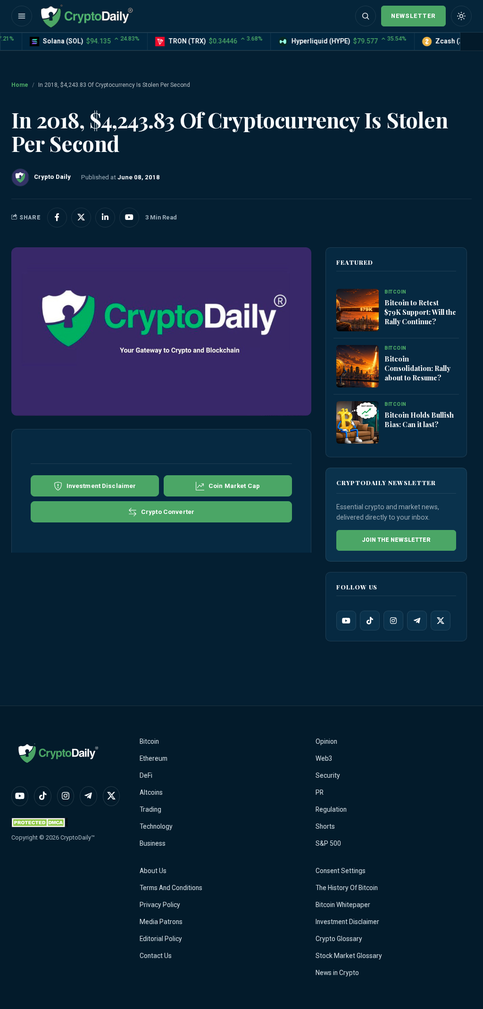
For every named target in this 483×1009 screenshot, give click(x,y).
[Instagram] (393, 621)
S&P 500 (328, 843)
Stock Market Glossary (349, 955)
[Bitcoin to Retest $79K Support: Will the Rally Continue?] (357, 310)
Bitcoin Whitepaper (343, 904)
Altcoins (151, 792)
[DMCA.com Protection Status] (39, 822)
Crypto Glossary (339, 938)
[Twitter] (440, 621)
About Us (153, 870)
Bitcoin (149, 741)
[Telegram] (417, 621)
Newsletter (413, 15)
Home (19, 85)
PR (320, 792)
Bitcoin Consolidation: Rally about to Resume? (417, 368)
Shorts (325, 826)
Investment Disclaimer (347, 921)
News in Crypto (337, 972)
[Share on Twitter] (81, 217)
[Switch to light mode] (461, 16)
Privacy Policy (160, 904)
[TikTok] (370, 621)
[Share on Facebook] (57, 217)
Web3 (324, 758)
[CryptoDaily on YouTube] (129, 217)
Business (153, 843)
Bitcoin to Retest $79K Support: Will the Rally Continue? (420, 312)
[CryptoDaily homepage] (87, 16)
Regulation (331, 809)
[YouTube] (346, 621)
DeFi (146, 775)
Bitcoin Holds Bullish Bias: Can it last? (419, 419)
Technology (156, 826)
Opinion (326, 741)
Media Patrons (161, 921)
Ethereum (153, 758)
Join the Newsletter (396, 540)
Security (328, 775)
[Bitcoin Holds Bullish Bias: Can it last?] (357, 422)
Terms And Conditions (171, 887)
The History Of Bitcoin (347, 887)
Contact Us (156, 955)
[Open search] (365, 16)
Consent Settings (341, 870)
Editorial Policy (161, 938)
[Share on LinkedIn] (105, 217)
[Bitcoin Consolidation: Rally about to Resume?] (357, 366)
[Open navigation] (21, 16)
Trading (150, 809)
